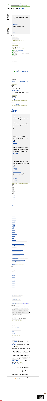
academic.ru (9, 6)
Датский (8, 16)
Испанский (8, 18)
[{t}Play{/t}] (13, 85)
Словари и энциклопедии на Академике (16, 4)
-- (17, 48)
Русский (8, 28)
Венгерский (8, 14)
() (15, 24)
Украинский (8, 32)
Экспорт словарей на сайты (9, 378)
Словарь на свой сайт (26, 3)
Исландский (8, 17)
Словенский (8, 30)
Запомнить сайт (21, 3)
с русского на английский (21, 8)
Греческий (8, 15)
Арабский (8, 13)
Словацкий (8, 29)
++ (18, 92)
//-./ (15, 153)
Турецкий (8, 31)
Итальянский (8, 19)
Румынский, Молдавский (8, 27)
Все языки (8, 12)
